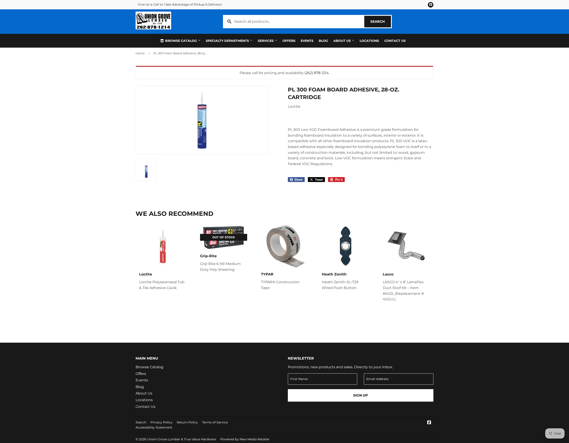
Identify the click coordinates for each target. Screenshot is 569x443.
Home (140, 53)
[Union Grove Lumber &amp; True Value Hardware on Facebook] (429, 423)
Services (266, 40)
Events (307, 40)
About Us (342, 40)
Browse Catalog (181, 40)
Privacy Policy (161, 422)
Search (380, 21)
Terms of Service (215, 422)
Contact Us (395, 40)
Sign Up (360, 395)
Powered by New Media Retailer (245, 439)
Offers (288, 40)
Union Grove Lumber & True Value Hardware (181, 439)
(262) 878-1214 (317, 73)
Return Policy (187, 422)
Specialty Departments (228, 40)
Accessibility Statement (154, 427)
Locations (369, 40)
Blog (323, 40)
